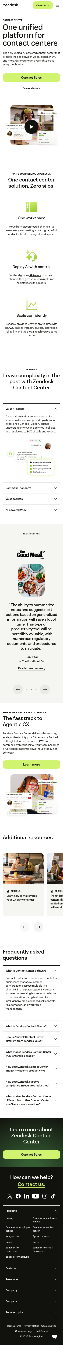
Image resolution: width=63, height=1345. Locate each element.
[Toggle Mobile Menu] (58, 5)
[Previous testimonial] (18, 689)
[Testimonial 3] (36, 689)
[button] (29, 408)
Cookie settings (23, 1331)
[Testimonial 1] (26, 689)
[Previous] (24, 927)
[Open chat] (54, 1336)
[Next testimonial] (45, 689)
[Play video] (31, 127)
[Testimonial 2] (31, 689)
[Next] (38, 927)
